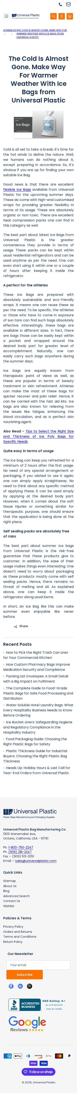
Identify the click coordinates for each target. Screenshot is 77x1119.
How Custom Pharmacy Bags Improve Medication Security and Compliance (36, 667)
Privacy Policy (13, 926)
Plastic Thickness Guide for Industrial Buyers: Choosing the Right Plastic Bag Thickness (35, 756)
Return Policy (12, 942)
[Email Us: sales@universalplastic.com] (70, 4)
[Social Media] (35, 1004)
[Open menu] (6, 16)
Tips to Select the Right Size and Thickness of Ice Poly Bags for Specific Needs (38, 436)
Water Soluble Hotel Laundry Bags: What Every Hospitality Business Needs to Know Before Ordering (38, 710)
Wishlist (8, 906)
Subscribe (25, 975)
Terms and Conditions (19, 936)
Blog (13, 30)
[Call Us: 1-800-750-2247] (62, 4)
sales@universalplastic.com (35, 861)
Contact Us (11, 901)
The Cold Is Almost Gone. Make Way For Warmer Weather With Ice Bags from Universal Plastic (41, 33)
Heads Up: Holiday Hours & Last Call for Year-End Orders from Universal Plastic (36, 770)
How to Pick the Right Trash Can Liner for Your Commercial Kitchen (35, 655)
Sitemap (9, 881)
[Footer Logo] (30, 813)
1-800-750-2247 (20, 847)
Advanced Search (16, 896)
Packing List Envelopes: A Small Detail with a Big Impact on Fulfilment (35, 679)
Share (23, 626)
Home (6, 30)
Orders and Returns (17, 932)
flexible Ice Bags (17, 189)
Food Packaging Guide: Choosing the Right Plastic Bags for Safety (35, 742)
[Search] (53, 16)
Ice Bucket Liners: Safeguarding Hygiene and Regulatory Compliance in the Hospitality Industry (37, 727)
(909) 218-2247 (20, 852)
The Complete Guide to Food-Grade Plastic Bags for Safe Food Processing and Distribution (38, 693)
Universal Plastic (44, 1082)
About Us (9, 886)
